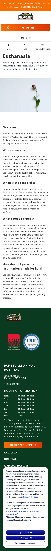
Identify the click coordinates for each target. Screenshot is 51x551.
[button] (4, 17)
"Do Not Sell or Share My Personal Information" (22, 512)
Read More (38, 7)
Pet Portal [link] (27, 27)
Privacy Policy (30, 497)
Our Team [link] (10, 459)
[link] (25, 16)
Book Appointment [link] (23, 445)
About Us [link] (10, 452)
